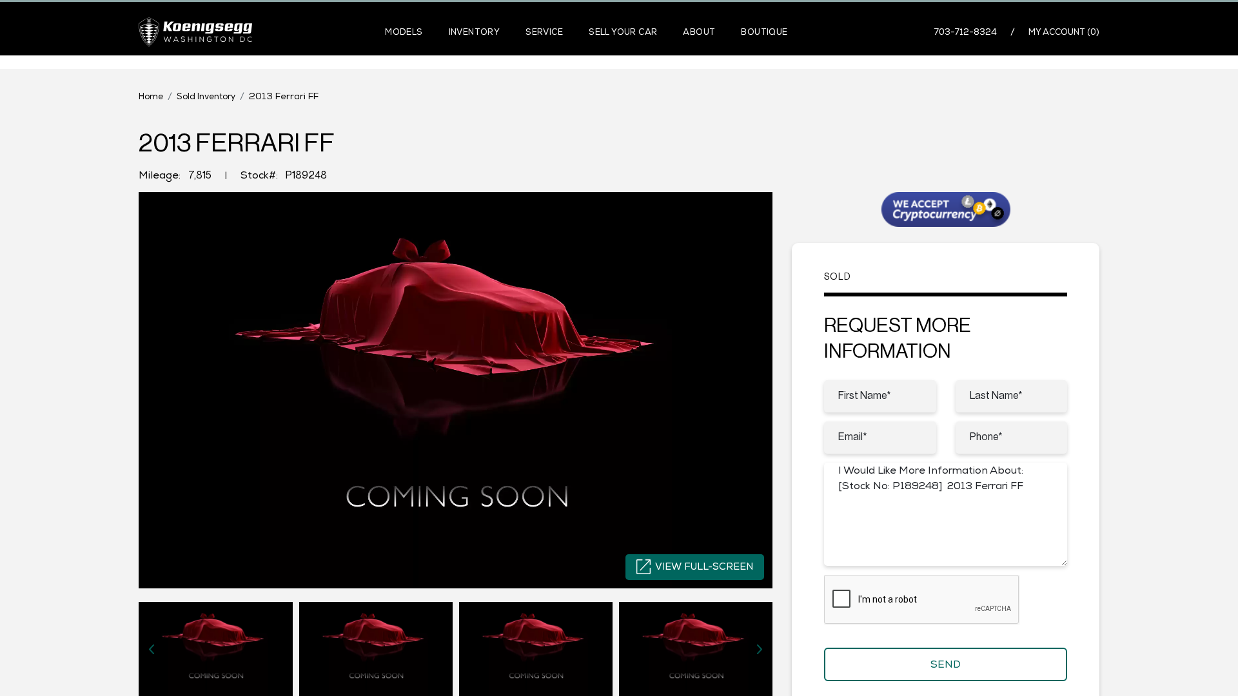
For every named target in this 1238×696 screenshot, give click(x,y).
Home (151, 96)
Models (403, 31)
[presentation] (151, 649)
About (699, 31)
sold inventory (206, 96)
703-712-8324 (965, 31)
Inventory (474, 31)
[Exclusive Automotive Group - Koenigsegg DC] (195, 32)
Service (544, 31)
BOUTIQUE (764, 31)
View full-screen (704, 566)
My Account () (1063, 31)
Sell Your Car (623, 31)
